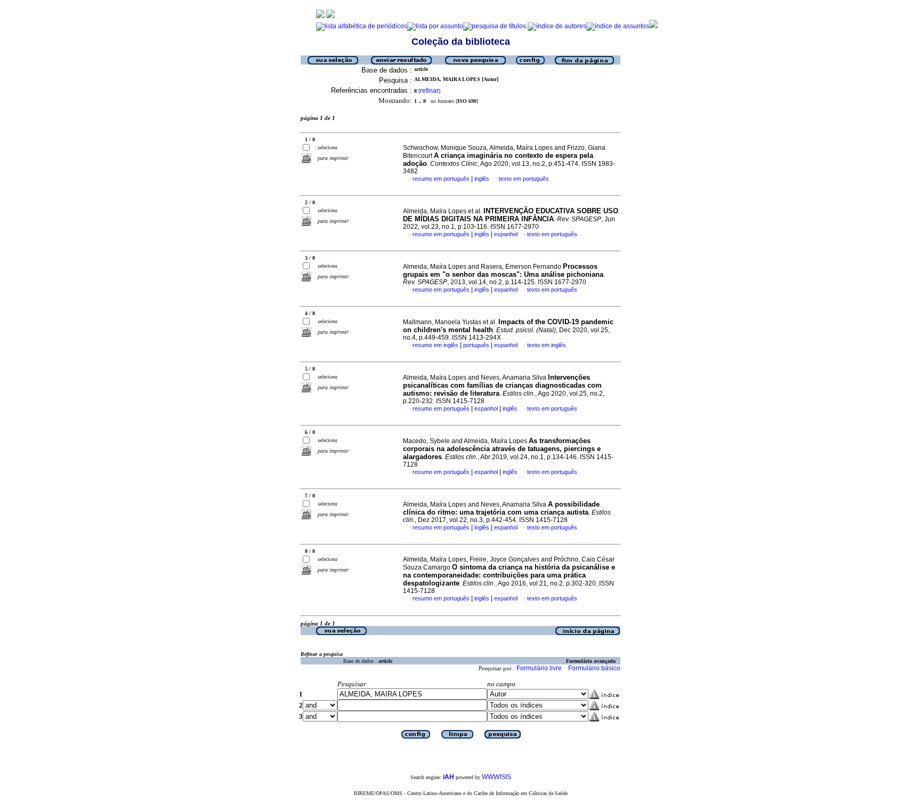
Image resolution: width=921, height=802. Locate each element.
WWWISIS (496, 777)
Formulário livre (539, 668)
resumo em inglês (435, 345)
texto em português (524, 178)
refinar (429, 90)
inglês (481, 178)
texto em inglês (546, 345)
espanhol (506, 234)
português (476, 345)
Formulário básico (594, 668)
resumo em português (441, 178)
